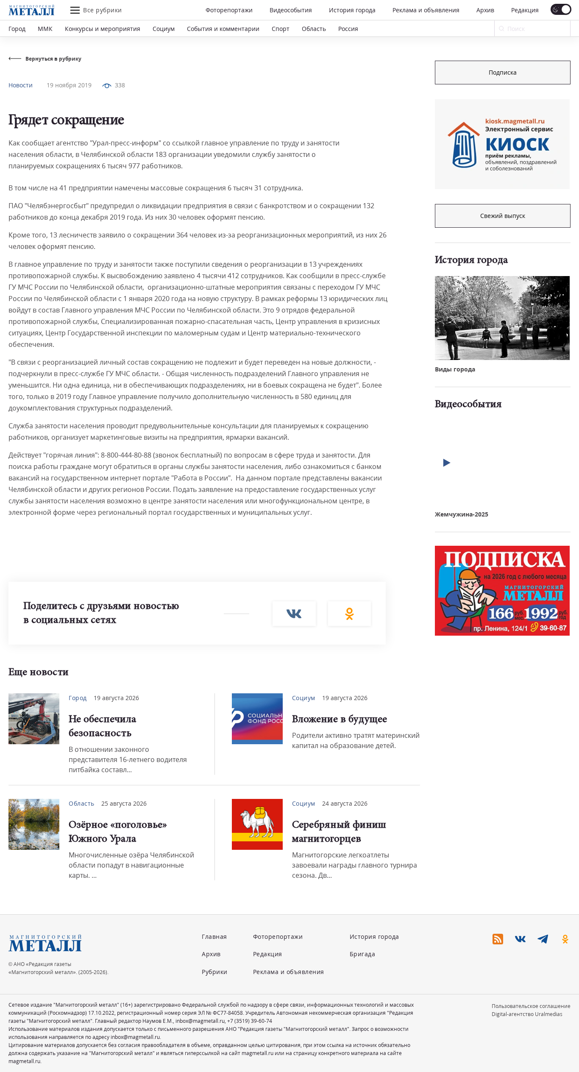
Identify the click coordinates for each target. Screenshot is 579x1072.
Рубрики (215, 972)
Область (314, 29)
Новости (20, 85)
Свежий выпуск (502, 216)
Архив (485, 10)
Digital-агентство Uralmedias (527, 1014)
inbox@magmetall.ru (200, 1021)
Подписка (503, 72)
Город (16, 29)
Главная (214, 936)
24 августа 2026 (344, 803)
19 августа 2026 (116, 698)
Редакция (525, 10)
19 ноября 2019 (69, 85)
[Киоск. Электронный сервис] (502, 144)
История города (352, 10)
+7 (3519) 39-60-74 (249, 1021)
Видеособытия (291, 10)
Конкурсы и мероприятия (102, 29)
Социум (164, 29)
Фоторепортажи (229, 10)
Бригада (363, 954)
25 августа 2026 (124, 803)
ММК (45, 29)
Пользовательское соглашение (531, 1006)
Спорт (281, 29)
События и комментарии (223, 29)
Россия (348, 29)
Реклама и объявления (425, 10)
